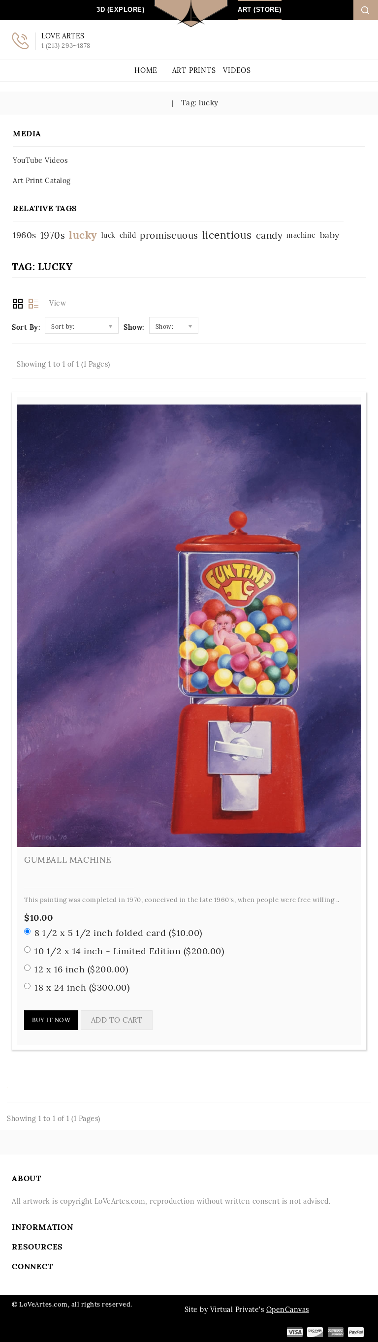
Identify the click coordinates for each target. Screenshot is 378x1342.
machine (301, 235)
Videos (237, 70)
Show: (134, 327)
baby (330, 235)
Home (146, 70)
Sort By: (26, 327)
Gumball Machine (68, 859)
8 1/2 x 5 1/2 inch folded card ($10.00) (118, 932)
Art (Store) (260, 9)
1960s (24, 235)
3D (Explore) (120, 9)
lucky (83, 235)
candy (269, 235)
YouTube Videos (40, 160)
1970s (52, 235)
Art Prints (194, 70)
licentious (227, 235)
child (128, 235)
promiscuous (169, 235)
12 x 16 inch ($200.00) (81, 969)
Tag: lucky (199, 102)
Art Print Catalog (42, 180)
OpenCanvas (287, 1309)
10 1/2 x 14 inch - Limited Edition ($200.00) (129, 951)
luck (108, 235)
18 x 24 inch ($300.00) (81, 987)
